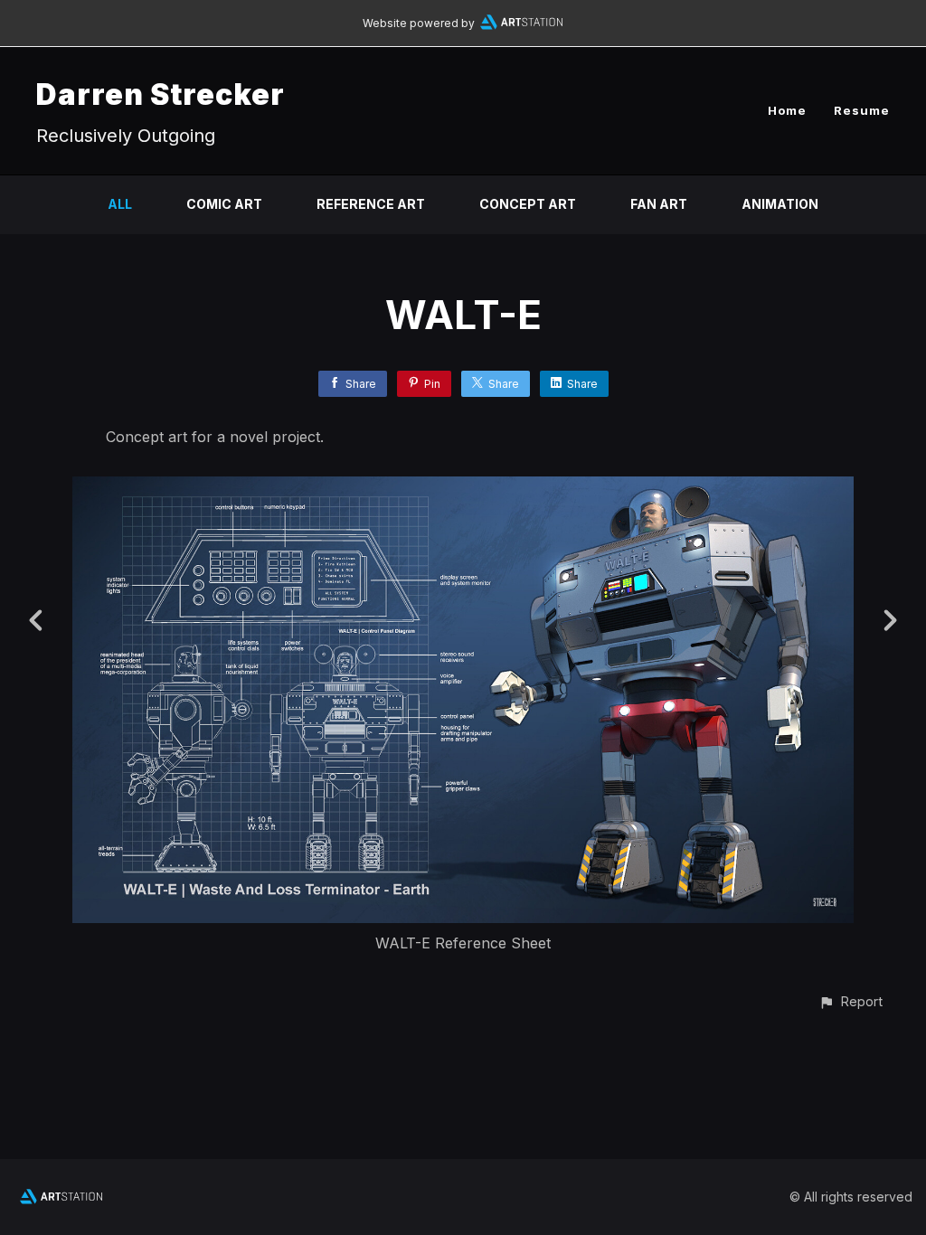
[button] (850, 1001)
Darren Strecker (160, 94)
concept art (527, 204)
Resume (862, 110)
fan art (658, 204)
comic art (224, 204)
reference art (371, 204)
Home (787, 110)
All (120, 204)
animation (780, 204)
